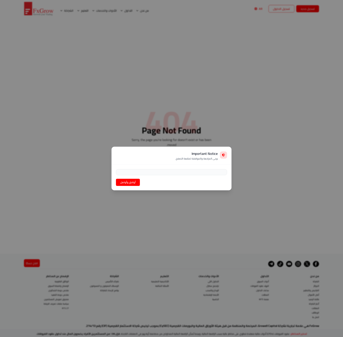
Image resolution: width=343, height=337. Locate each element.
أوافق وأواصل (128, 182)
